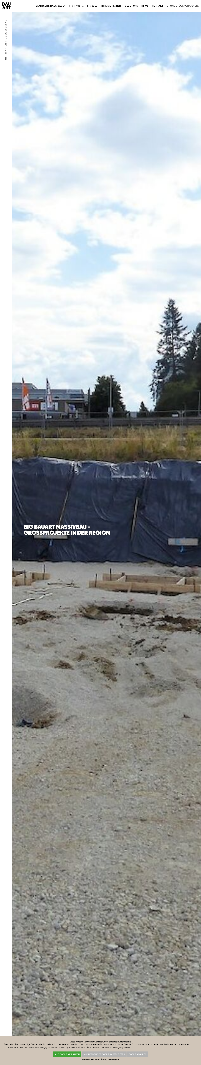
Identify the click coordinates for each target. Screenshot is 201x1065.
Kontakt (157, 5)
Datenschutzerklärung (94, 1059)
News (144, 5)
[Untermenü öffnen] (83, 6)
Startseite (50, 5)
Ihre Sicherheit (111, 5)
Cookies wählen (137, 1054)
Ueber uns (131, 5)
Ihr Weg (92, 5)
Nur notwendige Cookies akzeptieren (104, 1054)
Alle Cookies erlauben (67, 1054)
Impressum (113, 1059)
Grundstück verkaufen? (183, 5)
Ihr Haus (74, 5)
